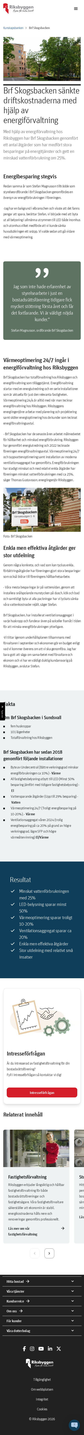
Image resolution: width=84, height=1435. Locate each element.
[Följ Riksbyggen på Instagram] (32, 1348)
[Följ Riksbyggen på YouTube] (41, 1348)
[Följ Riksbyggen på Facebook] (24, 1348)
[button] (74, 1425)
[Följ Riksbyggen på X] (58, 1348)
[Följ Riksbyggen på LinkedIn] (50, 1348)
